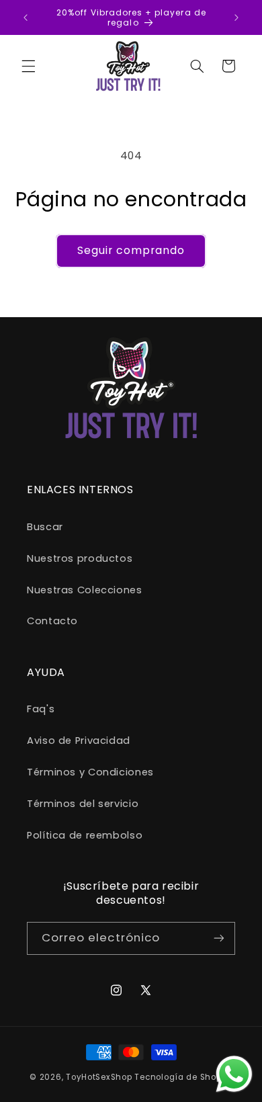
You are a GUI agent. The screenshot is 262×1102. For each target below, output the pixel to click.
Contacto (52, 621)
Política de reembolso (84, 835)
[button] (28, 65)
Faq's (40, 709)
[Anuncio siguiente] (236, 17)
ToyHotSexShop (100, 1077)
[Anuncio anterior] (25, 17)
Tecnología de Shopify (183, 1077)
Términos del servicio (82, 803)
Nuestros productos (79, 558)
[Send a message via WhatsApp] (234, 1074)
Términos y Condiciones (90, 772)
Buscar (45, 527)
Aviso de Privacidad (78, 740)
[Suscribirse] (219, 938)
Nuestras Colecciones (84, 590)
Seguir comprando (131, 250)
